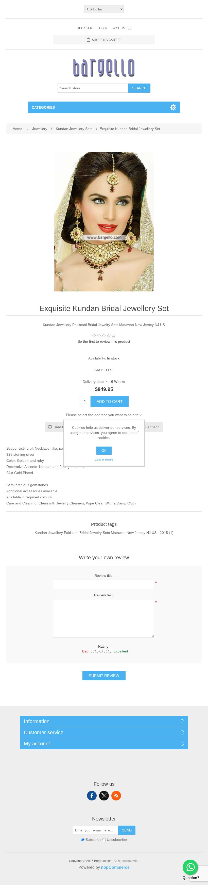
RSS (116, 795)
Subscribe (93, 840)
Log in (102, 28)
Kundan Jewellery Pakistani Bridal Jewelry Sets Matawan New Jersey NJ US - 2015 (101, 533)
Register (84, 28)
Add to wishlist (66, 427)
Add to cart (110, 401)
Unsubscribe (117, 840)
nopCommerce (115, 867)
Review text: (104, 595)
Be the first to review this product (104, 341)
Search (139, 88)
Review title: (104, 575)
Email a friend (148, 427)
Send (127, 830)
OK (104, 451)
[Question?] (190, 867)
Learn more (104, 459)
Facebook (92, 795)
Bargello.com (96, 880)
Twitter (104, 795)
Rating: (104, 646)
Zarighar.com (122, 880)
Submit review (104, 676)
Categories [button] (43, 107)
